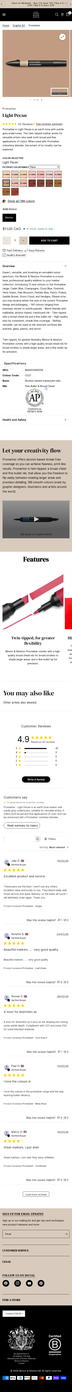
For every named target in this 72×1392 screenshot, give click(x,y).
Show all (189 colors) (21, 201)
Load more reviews (36, 1194)
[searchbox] (19, 839)
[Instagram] (17, 1283)
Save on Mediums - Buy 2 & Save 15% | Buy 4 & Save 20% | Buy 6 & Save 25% (36, 4)
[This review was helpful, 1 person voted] (59, 920)
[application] (36, 519)
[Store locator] (62, 14)
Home (6, 25)
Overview (9, 266)
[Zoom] (62, 37)
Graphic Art (19, 25)
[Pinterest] (41, 1283)
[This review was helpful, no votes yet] (58, 982)
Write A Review (36, 779)
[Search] (57, 14)
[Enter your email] (66, 1234)
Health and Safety (14, 419)
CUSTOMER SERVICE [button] (16, 1250)
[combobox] (54, 847)
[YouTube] (29, 1283)
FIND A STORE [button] (12, 1300)
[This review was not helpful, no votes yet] (65, 920)
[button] (36, 519)
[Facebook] (6, 1283)
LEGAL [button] (7, 1262)
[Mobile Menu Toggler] (4, 15)
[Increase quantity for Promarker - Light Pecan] (23, 241)
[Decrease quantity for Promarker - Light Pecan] (7, 241)
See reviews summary (49, 124)
